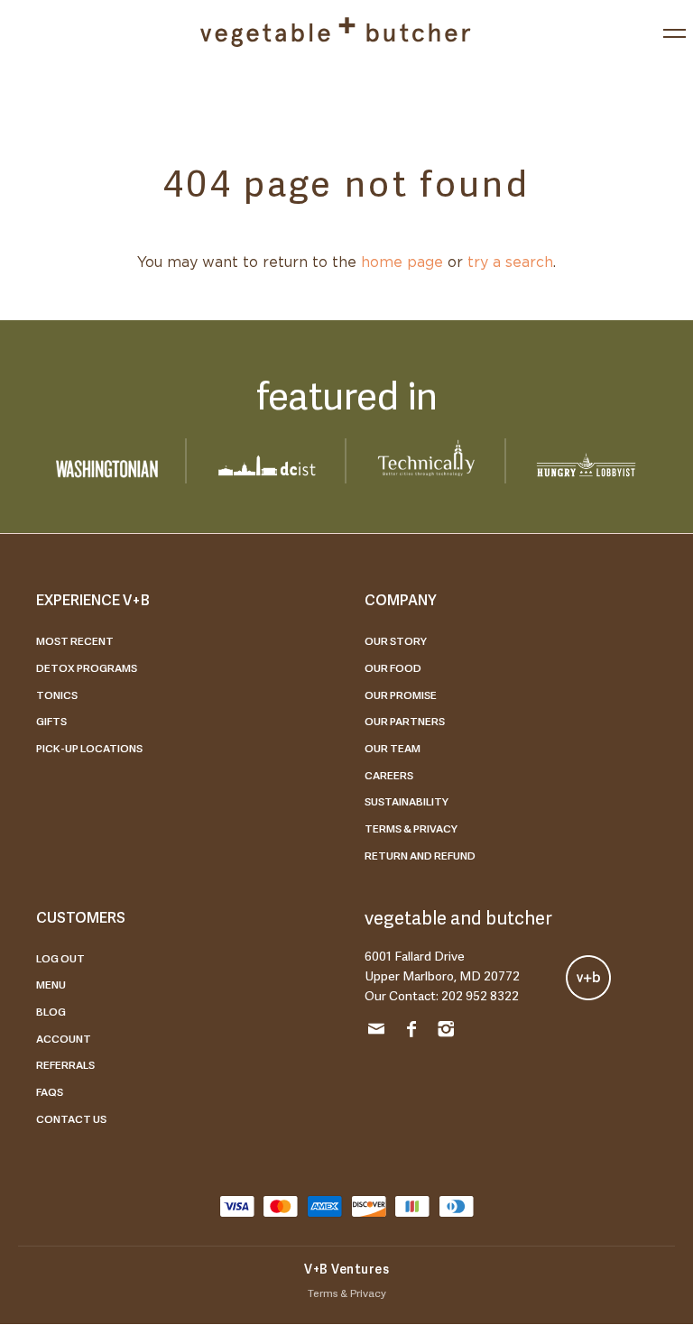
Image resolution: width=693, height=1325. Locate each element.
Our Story (396, 640)
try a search (510, 262)
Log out (60, 958)
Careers (389, 775)
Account (63, 1038)
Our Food (393, 667)
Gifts (51, 721)
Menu (51, 984)
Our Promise (401, 694)
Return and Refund (420, 855)
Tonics (57, 694)
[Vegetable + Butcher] (335, 32)
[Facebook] (411, 1031)
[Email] (376, 1031)
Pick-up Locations (89, 748)
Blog (51, 1011)
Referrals (65, 1064)
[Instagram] (445, 1031)
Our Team (392, 748)
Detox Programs (86, 667)
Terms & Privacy (411, 828)
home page (402, 262)
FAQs (49, 1091)
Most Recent (75, 640)
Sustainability (406, 801)
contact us (71, 1118)
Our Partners (405, 721)
